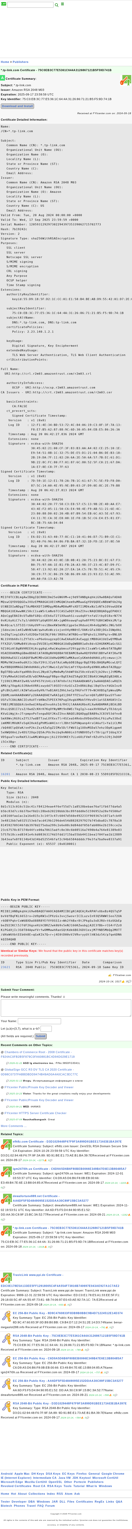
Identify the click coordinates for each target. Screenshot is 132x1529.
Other (68, 1482)
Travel (31, 1505)
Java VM (64, 1477)
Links (110, 1501)
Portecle (80, 1482)
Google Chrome (113, 1473)
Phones (19, 1505)
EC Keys (68, 1473)
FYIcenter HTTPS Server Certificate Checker (36, 1113)
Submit (40, 1036)
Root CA (39, 1486)
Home (5, 61)
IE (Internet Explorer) (16, 1477)
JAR (55, 1501)
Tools (68, 1486)
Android (7, 1473)
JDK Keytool (81, 1477)
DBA (31, 1501)
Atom (69, 1493)
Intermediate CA (45, 1477)
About (22, 1493)
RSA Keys (54, 1486)
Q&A (119, 1501)
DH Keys (37, 1473)
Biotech (6, 1505)
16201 (7, 774)
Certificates (84, 1501)
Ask (77, 1493)
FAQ (40, 1505)
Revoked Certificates (16, 1486)
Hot (13, 1493)
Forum (50, 1505)
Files (70, 1501)
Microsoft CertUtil (105, 1477)
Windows (105, 1486)
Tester (5, 1501)
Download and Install (17, 106)
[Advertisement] (66, 34)
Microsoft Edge (12, 1482)
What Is (91, 1486)
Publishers (21, 61)
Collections (37, 1493)
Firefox (81, 1473)
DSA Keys (53, 1473)
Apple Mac (22, 1473)
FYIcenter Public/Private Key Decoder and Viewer (39, 1087)
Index (51, 1493)
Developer (19, 1501)
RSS (60, 1493)
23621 (7, 967)
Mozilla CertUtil (36, 1482)
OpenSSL (55, 1482)
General (94, 1473)
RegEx (99, 1501)
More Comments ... (14, 1126)
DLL (63, 1501)
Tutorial (79, 1486)
